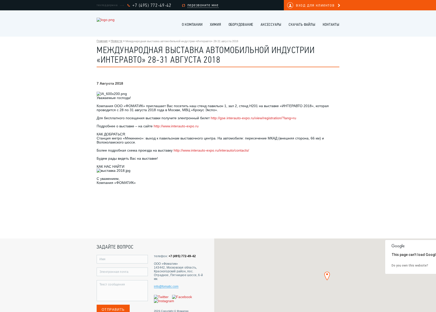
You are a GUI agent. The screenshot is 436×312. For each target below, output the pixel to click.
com (175, 286)
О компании (192, 25)
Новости (116, 40)
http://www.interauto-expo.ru (176, 126)
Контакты (331, 25)
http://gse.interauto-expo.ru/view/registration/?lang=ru (253, 118)
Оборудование (241, 25)
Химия (215, 25)
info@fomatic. (163, 286)
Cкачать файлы (302, 25)
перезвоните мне (203, 5)
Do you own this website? (410, 265)
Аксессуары (271, 25)
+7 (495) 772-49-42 (152, 5)
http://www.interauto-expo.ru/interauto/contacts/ (211, 150)
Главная (102, 40)
